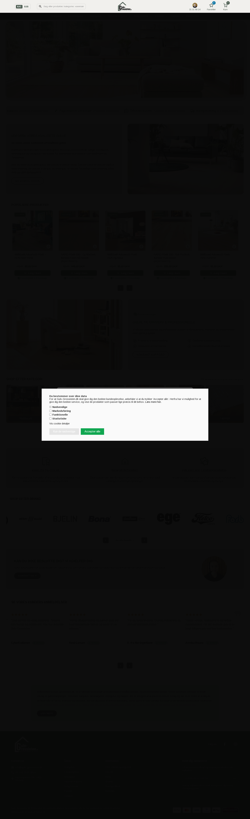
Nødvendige (59, 406)
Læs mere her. (153, 401)
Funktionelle (60, 414)
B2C (19, 6)
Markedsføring (61, 410)
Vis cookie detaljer (59, 423)
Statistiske (59, 418)
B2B (26, 6)
